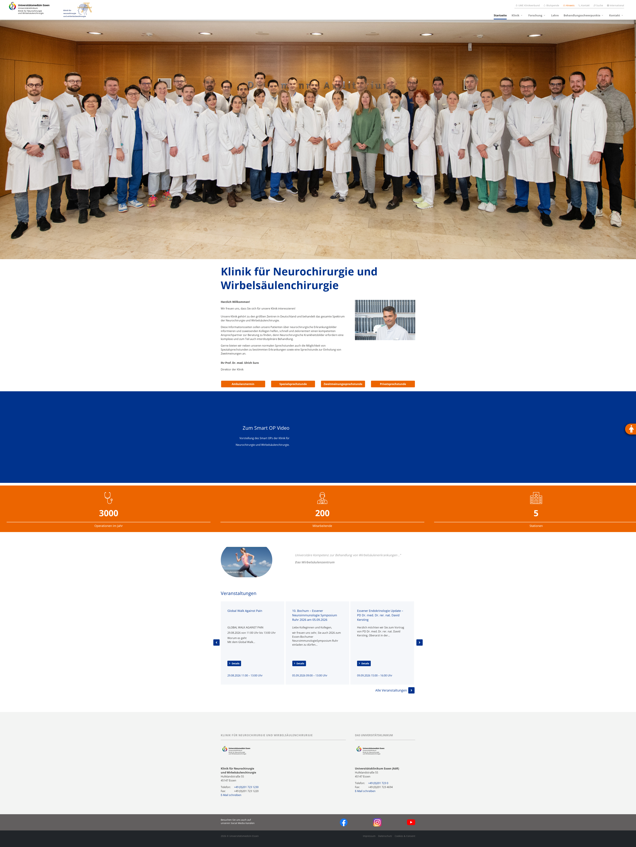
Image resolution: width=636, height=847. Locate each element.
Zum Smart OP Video (266, 428)
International (617, 5)
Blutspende (552, 5)
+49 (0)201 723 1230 (246, 787)
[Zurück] (216, 642)
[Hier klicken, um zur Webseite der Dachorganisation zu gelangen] (370, 750)
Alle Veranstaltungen (391, 690)
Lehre (555, 15)
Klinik (515, 15)
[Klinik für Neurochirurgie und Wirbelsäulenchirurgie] (71, 9)
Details (235, 663)
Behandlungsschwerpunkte (582, 15)
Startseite (500, 15)
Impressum (369, 836)
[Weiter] (419, 642)
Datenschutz (385, 836)
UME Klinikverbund (529, 5)
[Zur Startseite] (25, 10)
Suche (599, 5)
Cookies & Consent (405, 836)
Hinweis (570, 5)
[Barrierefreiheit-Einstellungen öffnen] (630, 429)
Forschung (535, 15)
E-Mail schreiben (231, 795)
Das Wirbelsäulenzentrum (314, 562)
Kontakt (585, 5)
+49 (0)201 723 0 (378, 783)
